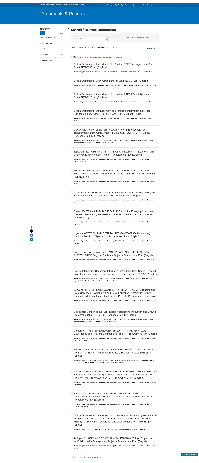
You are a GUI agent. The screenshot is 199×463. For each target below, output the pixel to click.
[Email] (31, 227)
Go (42, 33)
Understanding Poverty (47, 5)
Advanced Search (143, 37)
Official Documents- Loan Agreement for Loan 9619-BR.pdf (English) (111, 80)
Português (138, 5)
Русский (145, 5)
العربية (151, 5)
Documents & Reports (77, 5)
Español (123, 5)
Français (130, 5)
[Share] (31, 235)
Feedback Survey (190, 455)
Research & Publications (63, 5)
